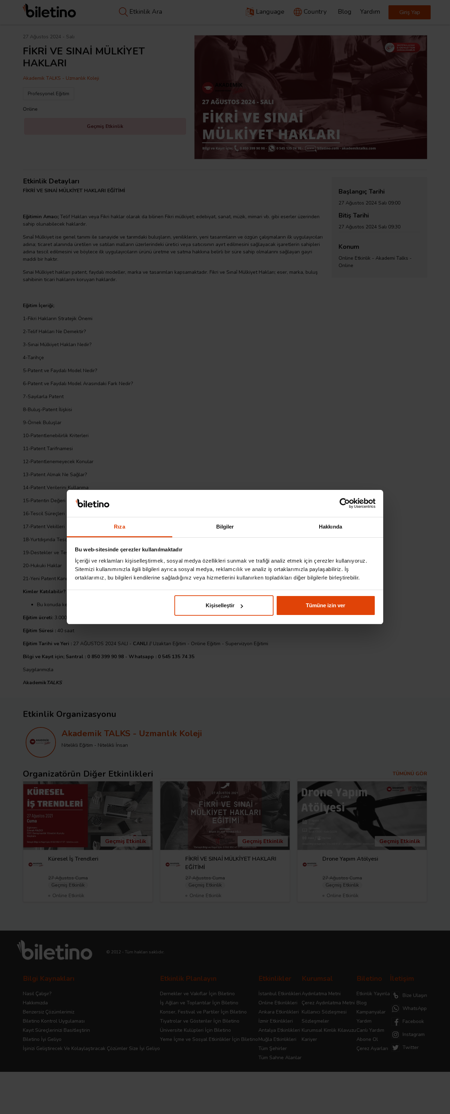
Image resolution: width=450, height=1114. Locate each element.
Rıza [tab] (119, 527)
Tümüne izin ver (325, 605)
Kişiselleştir (220, 605)
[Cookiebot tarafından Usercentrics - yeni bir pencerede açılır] (344, 503)
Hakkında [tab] (330, 527)
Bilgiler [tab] (225, 527)
